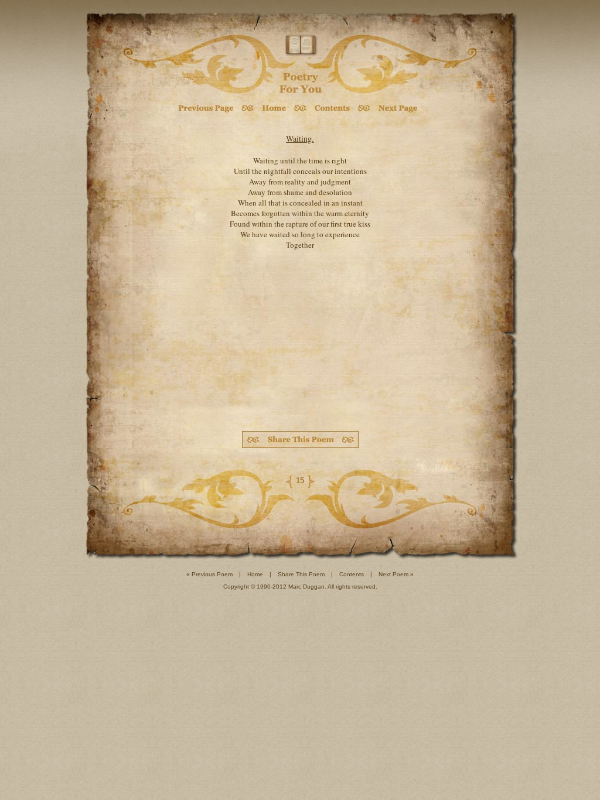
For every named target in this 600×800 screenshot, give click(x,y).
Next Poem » (396, 574)
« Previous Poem (209, 574)
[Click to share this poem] (300, 439)
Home (255, 574)
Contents (351, 574)
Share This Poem (301, 574)
